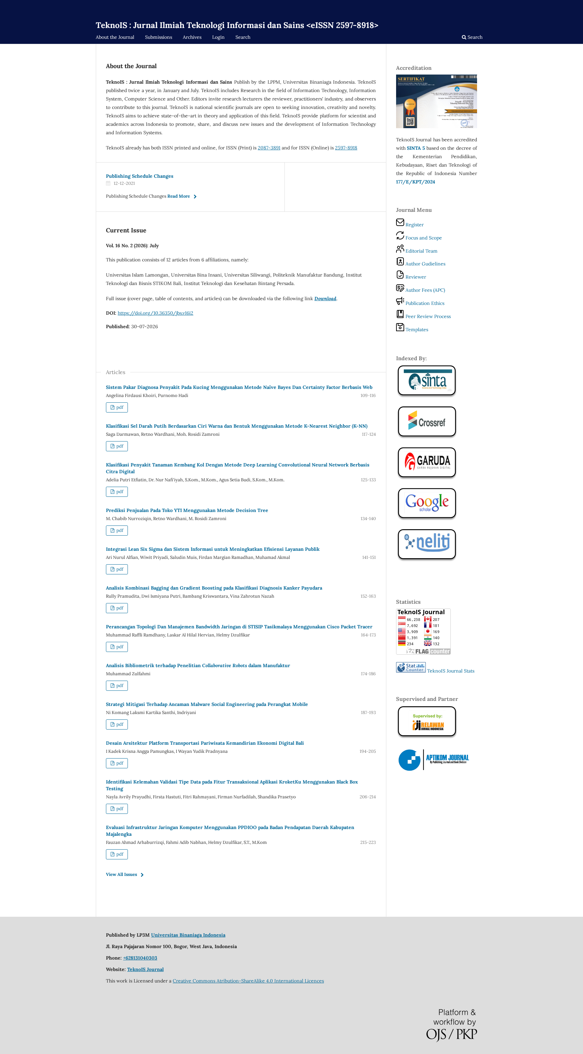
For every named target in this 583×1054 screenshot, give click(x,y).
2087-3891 (269, 148)
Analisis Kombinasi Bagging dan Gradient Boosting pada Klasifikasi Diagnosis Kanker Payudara (214, 588)
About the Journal (115, 37)
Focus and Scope (423, 238)
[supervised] (427, 438)
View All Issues (121, 874)
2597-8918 (346, 148)
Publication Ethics (424, 303)
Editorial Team (421, 251)
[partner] (436, 770)
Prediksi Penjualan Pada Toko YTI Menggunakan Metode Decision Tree (187, 510)
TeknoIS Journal (145, 969)
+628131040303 (140, 958)
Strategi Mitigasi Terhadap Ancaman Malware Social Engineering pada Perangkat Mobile (207, 704)
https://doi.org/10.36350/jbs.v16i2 (155, 313)
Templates (416, 329)
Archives (192, 37)
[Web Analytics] (411, 671)
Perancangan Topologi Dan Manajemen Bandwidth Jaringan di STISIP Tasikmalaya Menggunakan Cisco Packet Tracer (239, 627)
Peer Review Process (427, 316)
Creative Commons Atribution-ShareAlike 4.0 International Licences (248, 981)
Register (414, 225)
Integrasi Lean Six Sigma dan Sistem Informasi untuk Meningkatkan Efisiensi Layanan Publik (213, 549)
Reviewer (415, 277)
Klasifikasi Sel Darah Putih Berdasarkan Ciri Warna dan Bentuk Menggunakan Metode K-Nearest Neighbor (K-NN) (236, 426)
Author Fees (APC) (424, 290)
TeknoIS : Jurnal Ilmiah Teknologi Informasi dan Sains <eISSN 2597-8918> (237, 25)
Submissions (158, 37)
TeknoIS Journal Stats (450, 671)
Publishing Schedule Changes (139, 176)
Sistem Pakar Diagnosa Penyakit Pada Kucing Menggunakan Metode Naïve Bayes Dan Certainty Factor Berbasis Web (239, 387)
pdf (119, 407)
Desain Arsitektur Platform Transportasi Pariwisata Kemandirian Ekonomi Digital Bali (205, 743)
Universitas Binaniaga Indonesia (188, 935)
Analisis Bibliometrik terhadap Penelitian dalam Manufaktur (198, 665)
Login (218, 37)
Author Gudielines (424, 264)
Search (242, 37)
